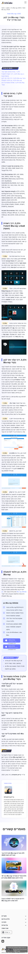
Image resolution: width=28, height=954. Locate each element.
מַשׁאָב (7, 8)
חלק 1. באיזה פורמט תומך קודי (11, 72)
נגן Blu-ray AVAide (10, 603)
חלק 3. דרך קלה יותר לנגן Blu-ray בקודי (14, 78)
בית (12, 8)
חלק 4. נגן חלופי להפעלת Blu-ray (12, 80)
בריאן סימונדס (16, 775)
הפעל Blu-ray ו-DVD (14, 14)
